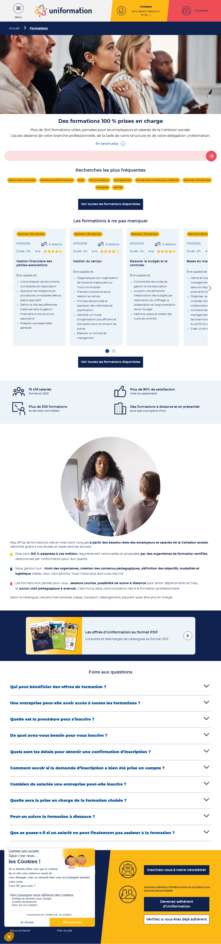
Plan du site (64, 930)
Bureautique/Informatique (57, 180)
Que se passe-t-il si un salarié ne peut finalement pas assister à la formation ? (92, 833)
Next (210, 287)
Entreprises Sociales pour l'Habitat (157, 180)
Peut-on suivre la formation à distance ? (52, 817)
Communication (99, 180)
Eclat (81, 180)
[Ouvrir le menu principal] (16, 11)
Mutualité (102, 187)
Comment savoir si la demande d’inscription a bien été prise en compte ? (87, 768)
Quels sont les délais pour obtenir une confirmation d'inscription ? (80, 752)
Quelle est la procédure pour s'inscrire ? (52, 719)
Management (122, 180)
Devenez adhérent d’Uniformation (176, 904)
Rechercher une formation (211, 156)
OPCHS (118, 187)
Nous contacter (20, 930)
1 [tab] (107, 351)
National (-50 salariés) (197, 180)
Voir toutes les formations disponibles (110, 204)
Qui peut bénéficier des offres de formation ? (58, 687)
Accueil (14, 28)
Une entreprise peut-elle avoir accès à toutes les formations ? (75, 703)
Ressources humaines (22, 180)
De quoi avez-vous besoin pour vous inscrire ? (58, 736)
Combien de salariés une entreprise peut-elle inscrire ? (68, 784)
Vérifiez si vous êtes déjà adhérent (176, 919)
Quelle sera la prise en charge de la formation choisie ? (68, 801)
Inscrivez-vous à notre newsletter (176, 870)
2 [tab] (114, 351)
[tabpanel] (39, 287)
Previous (11, 287)
